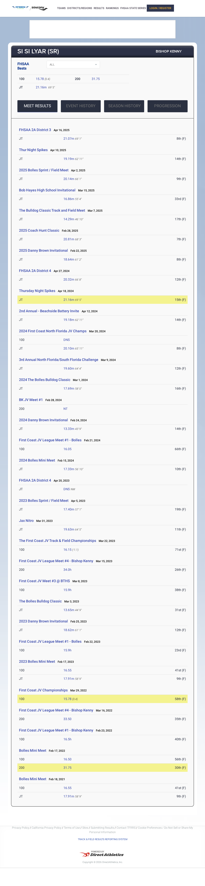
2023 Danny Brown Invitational (43, 621)
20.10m (68, 348)
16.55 (67, 670)
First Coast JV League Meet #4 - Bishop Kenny (56, 561)
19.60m (68, 368)
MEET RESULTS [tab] (37, 105)
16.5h (67, 739)
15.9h (67, 590)
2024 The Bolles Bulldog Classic (44, 380)
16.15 (67, 550)
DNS (66, 340)
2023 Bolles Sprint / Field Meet (43, 500)
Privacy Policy (20, 827)
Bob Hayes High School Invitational (47, 190)
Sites (85, 827)
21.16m (41, 87)
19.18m (68, 320)
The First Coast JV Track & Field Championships (57, 540)
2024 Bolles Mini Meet (37, 460)
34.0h (67, 570)
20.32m (68, 279)
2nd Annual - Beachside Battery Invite (49, 311)
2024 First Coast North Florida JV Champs (52, 331)
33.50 (67, 719)
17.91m (68, 679)
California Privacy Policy (46, 827)
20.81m (68, 239)
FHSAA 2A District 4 (35, 271)
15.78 (40, 79)
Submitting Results (102, 827)
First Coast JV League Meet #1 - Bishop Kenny (56, 730)
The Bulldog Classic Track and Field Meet (52, 210)
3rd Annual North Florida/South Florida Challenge (58, 360)
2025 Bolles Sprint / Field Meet (43, 170)
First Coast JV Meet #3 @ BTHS (44, 581)
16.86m (68, 199)
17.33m (68, 469)
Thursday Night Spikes (37, 291)
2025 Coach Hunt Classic (39, 230)
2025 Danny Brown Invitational (43, 250)
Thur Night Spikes (33, 150)
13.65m (68, 610)
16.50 (67, 759)
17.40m (68, 509)
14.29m (68, 219)
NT (65, 409)
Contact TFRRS (126, 827)
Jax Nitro (26, 520)
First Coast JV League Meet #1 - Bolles (50, 440)
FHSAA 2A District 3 (35, 130)
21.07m (68, 138)
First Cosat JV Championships (43, 690)
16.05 (67, 449)
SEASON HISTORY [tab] (124, 105)
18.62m (68, 630)
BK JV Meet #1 (31, 400)
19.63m (68, 529)
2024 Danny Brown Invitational (43, 420)
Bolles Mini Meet (32, 750)
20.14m (68, 179)
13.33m (68, 429)
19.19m (68, 159)
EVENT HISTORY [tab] (80, 105)
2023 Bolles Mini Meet (37, 661)
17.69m (68, 388)
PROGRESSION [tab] (167, 105)
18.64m (68, 259)
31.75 (96, 79)
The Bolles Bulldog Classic (40, 601)
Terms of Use (72, 827)
